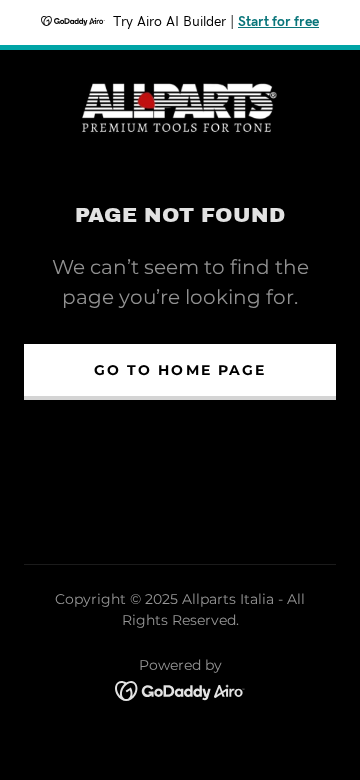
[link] (180, 106)
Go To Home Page (179, 370)
